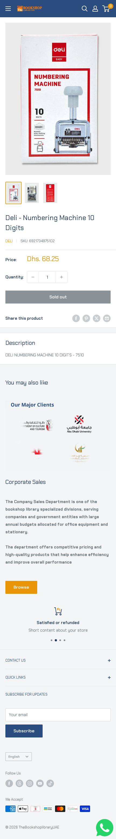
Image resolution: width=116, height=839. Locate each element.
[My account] (95, 9)
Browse (21, 587)
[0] (106, 8)
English (14, 756)
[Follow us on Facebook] (9, 783)
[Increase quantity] (61, 277)
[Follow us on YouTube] (40, 783)
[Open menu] (8, 8)
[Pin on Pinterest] (86, 318)
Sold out (58, 297)
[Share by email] (107, 318)
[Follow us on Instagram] (29, 783)
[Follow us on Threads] (19, 783)
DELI (9, 240)
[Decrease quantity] (33, 277)
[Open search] (85, 9)
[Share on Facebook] (76, 318)
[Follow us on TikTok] (50, 783)
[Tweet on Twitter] (96, 318)
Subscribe (24, 731)
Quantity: (14, 277)
